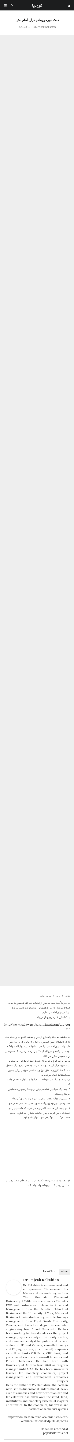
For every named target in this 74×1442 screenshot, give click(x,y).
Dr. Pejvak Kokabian (44, 27)
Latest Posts (50, 1271)
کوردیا (37, 6)
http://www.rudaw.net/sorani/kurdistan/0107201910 (37, 1027)
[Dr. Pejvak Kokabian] (13, 1294)
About (64, 1271)
